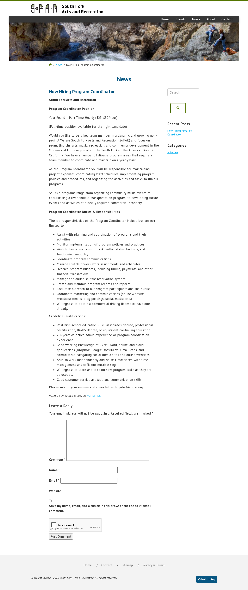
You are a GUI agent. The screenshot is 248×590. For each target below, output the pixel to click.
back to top (208, 579)
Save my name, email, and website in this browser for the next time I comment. (100, 508)
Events (181, 19)
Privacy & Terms (153, 565)
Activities (94, 395)
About (210, 19)
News (196, 19)
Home (165, 19)
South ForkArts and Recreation (82, 9)
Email (54, 480)
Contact (227, 19)
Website (55, 491)
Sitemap (127, 565)
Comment (57, 459)
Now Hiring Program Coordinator (179, 132)
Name (54, 470)
